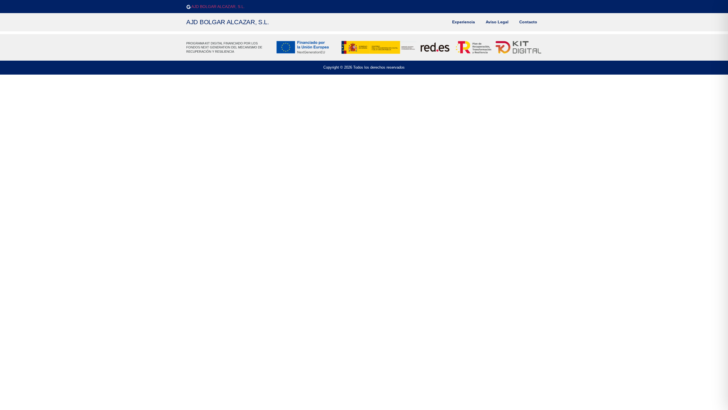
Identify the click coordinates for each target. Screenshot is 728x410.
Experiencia (463, 22)
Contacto (528, 22)
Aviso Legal (497, 22)
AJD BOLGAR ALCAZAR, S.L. (218, 6)
